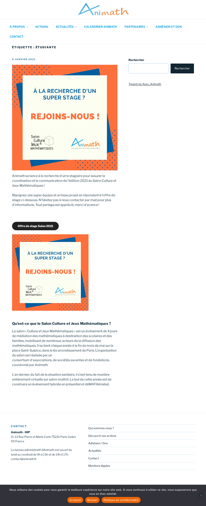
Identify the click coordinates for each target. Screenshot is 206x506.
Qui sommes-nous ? (101, 428)
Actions (41, 26)
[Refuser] (201, 495)
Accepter (75, 500)
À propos (17, 26)
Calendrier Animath (100, 26)
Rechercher (136, 60)
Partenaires (135, 26)
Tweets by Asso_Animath (145, 84)
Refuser (92, 500)
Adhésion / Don (98, 443)
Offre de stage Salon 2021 (35, 226)
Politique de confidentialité (121, 500)
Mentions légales (99, 465)
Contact (17, 36)
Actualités (65, 26)
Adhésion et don (169, 26)
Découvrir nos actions (102, 435)
